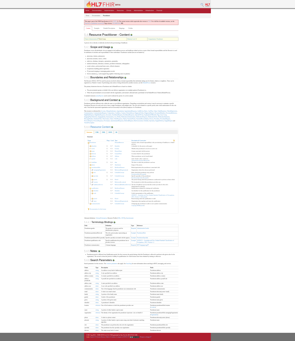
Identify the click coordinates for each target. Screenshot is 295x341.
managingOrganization (100, 170)
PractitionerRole (135, 174)
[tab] (89, 132)
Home (87, 10)
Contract (123, 113)
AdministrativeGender (137, 160)
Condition (117, 113)
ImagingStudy (101, 117)
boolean (117, 148)
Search (92, 337)
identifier (94, 146)
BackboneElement (119, 167)
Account (103, 111)
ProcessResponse (98, 121)
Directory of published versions (93, 23)
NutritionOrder (98, 119)
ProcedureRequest (165, 119)
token (97, 286)
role (95, 172)
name (93, 151)
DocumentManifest (160, 113)
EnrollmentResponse (128, 115)
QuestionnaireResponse (117, 121)
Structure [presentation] (89, 132)
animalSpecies (100, 96)
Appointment (120, 111)
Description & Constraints (138, 140)
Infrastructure (150, 10)
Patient (125, 119)
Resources (120, 10)
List (115, 117)
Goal (161, 115)
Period (116, 179)
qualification (95, 188)
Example (143, 174)
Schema (98, 218)
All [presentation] (116, 132)
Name (89, 140)
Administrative (138, 10)
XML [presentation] (103, 132)
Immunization (110, 117)
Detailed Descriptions (109, 28)
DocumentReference (171, 113)
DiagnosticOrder (139, 113)
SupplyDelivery (159, 121)
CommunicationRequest (99, 113)
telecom (94, 153)
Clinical (128, 10)
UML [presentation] (97, 132)
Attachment (118, 165)
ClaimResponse (162, 111)
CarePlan (150, 111)
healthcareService (98, 184)
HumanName (118, 151)
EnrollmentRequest (117, 115)
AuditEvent (140, 111)
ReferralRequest (128, 121)
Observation (105, 119)
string (97, 270)
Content (88, 28)
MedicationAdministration (128, 117)
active (93, 148)
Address (117, 156)
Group (165, 115)
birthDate (94, 162)
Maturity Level (131, 39)
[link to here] (131, 34)
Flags (108, 140)
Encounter (108, 115)
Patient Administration (91, 39)
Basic (145, 111)
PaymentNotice (131, 119)
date (116, 162)
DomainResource (119, 142)
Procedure (156, 119)
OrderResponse (118, 119)
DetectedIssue (130, 113)
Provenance (107, 121)
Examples (96, 28)
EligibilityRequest (89, 115)
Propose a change (145, 337)
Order (111, 119)
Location (123, 182)
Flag (158, 115)
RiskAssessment (138, 121)
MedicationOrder (152, 117)
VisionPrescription (89, 123)
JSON (123, 218)
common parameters (111, 263)
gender (93, 158)
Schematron (103, 218)
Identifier (117, 146)
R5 (113, 23)
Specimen (152, 121)
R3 (120, 23)
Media (119, 117)
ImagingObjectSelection (90, 117)
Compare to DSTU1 (122, 337)
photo (93, 165)
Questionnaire (130, 218)
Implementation (109, 10)
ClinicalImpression (172, 111)
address (94, 156)
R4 (118, 23)
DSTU (115, 21)
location (96, 182)
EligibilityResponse (99, 115)
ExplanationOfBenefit (150, 115)
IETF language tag (142, 245)
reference (98, 305)
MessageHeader (88, 119)
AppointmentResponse (130, 111)
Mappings (122, 28)
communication (96, 203)
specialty (96, 176)
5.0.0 (149, 21)
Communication (88, 113)
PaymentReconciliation (142, 119)
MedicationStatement (164, 117)
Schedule (146, 121)
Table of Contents (111, 337)
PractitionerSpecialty (136, 177)
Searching (128, 263)
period (95, 179)
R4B (116, 23)
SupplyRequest (168, 121)
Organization (124, 170)
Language (134, 205)
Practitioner (160, 39)
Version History (100, 337)
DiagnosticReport (149, 113)
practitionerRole (96, 167)
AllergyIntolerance (111, 111)
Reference (117, 170)
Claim (155, 111)
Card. (112, 140)
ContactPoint (118, 153)
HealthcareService (125, 184)
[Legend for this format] (174, 140)
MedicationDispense (141, 117)
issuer (95, 201)
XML (119, 218)
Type (116, 140)
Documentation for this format (97, 209)
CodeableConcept (119, 172)
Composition (110, 113)
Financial (159, 10)
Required (146, 160)
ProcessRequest (88, 121)
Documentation (97, 10)
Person (151, 119)
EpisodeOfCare (139, 115)
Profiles (130, 28)
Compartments (152, 39)
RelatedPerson (147, 83)
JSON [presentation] (110, 132)
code (116, 158)
